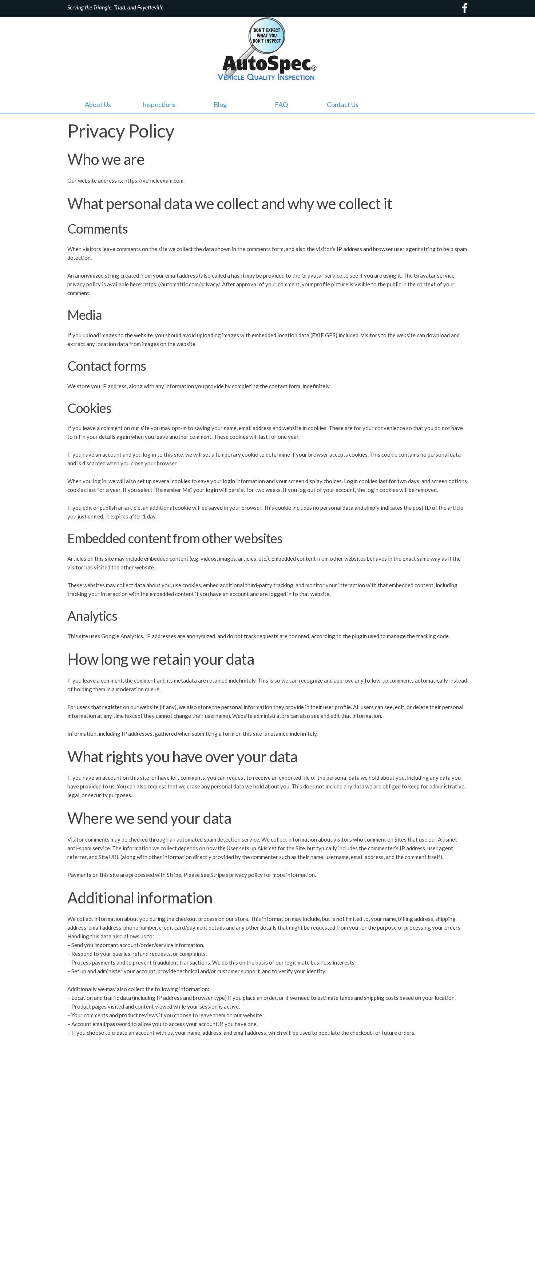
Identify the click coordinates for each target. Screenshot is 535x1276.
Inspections (159, 104)
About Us (98, 104)
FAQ (281, 104)
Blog (220, 104)
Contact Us (342, 104)
